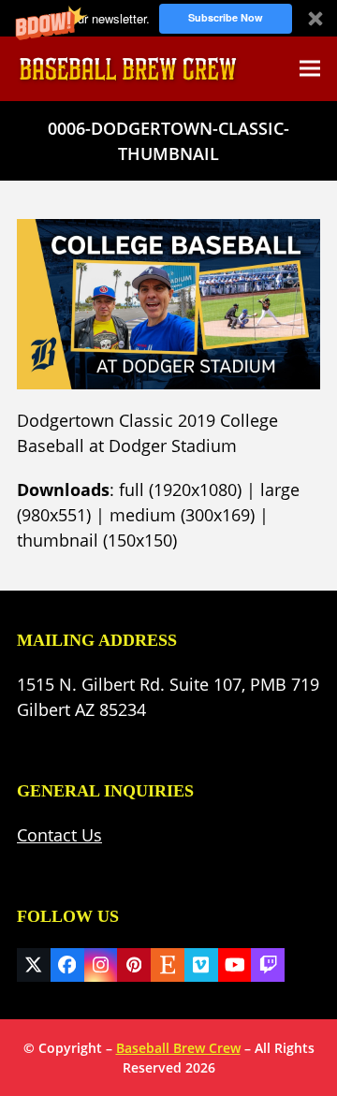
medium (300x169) (182, 515)
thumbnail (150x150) (97, 540)
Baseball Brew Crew (178, 1048)
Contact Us (59, 835)
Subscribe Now (225, 17)
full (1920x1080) (180, 489)
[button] (168, 18)
